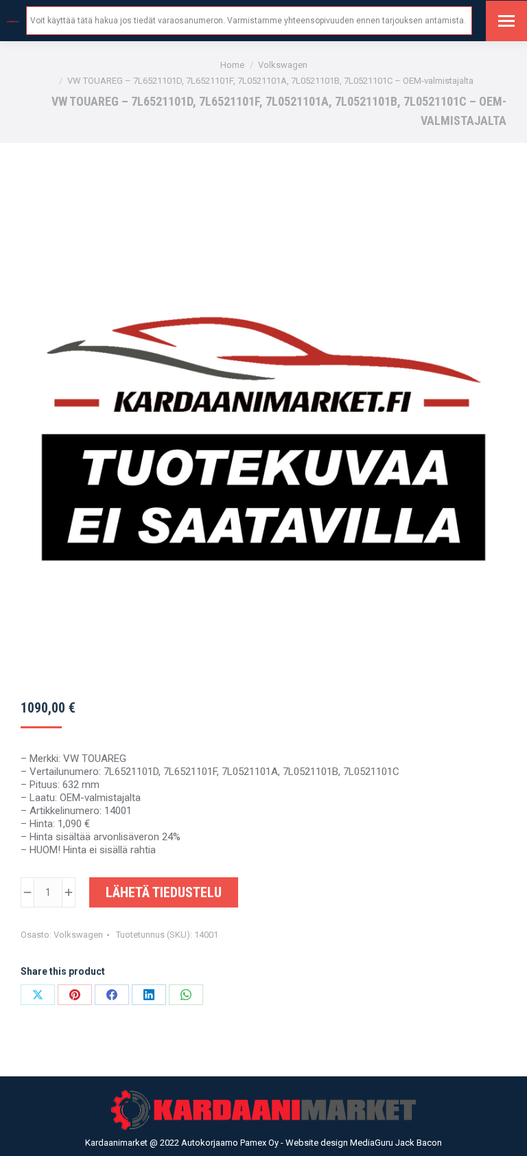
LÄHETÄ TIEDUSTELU (164, 892)
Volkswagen (78, 934)
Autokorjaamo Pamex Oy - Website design (265, 1142)
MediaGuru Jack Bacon (396, 1142)
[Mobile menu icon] (506, 21)
